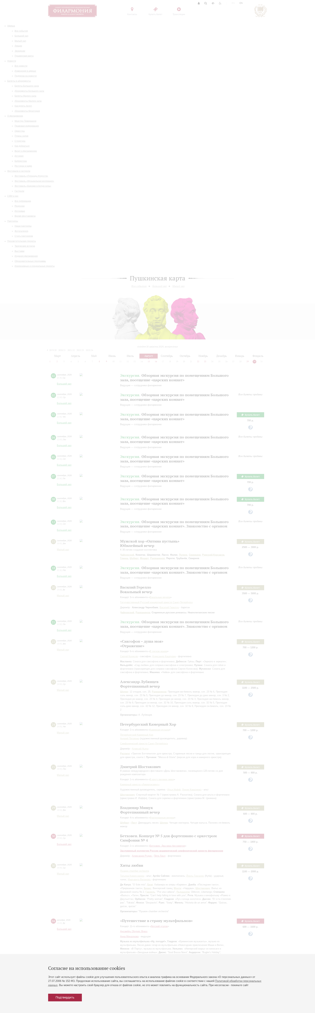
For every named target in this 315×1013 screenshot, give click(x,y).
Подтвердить (65, 997)
